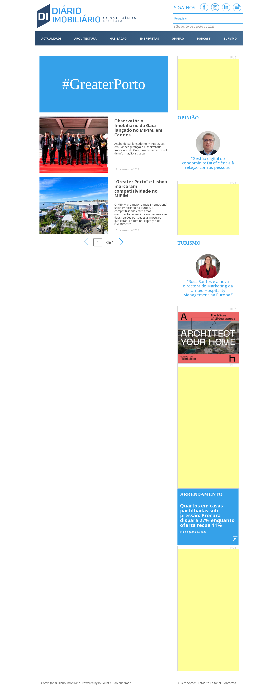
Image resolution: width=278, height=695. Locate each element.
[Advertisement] (208, 84)
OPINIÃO (178, 38)
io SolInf (103, 683)
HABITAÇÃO (118, 38)
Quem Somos (187, 683)
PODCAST (204, 38)
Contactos (229, 683)
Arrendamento (201, 494)
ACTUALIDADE (51, 38)
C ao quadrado (121, 683)
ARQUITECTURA (85, 38)
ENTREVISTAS (149, 38)
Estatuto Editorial (209, 683)
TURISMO (230, 38)
